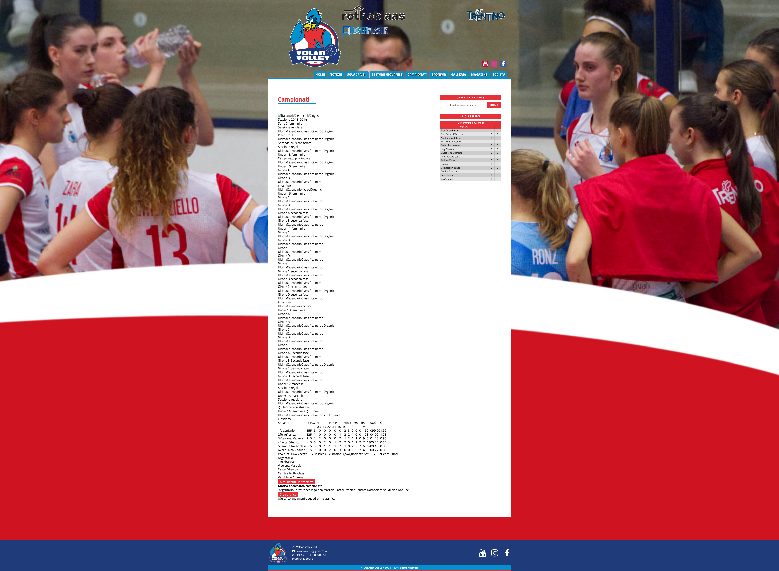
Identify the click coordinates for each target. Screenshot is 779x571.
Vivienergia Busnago (451, 153)
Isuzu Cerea (447, 175)
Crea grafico (288, 494)
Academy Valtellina (451, 138)
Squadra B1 (357, 74)
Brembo (445, 164)
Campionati (417, 74)
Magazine (479, 74)
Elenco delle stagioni (295, 407)
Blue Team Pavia (449, 130)
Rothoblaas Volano (450, 145)
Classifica (308, 131)
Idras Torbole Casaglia (452, 156)
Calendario (294, 131)
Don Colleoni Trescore (452, 134)
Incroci (319, 131)
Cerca (336, 415)
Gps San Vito (447, 179)
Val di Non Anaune (292, 449)
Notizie (336, 74)
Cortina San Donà (450, 171)
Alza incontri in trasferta (297, 481)
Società (499, 74)
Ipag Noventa (447, 149)
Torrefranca (288, 434)
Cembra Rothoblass (293, 446)
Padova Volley (448, 160)
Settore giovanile (387, 74)
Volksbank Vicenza (450, 168)
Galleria (458, 74)
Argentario (287, 430)
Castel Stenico (289, 442)
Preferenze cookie (302, 559)
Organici (329, 131)
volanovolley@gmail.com (312, 551)
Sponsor (439, 74)
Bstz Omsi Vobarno (451, 141)
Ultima (282, 131)
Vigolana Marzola (291, 438)
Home (320, 74)
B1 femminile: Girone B (471, 123)
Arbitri (328, 415)
